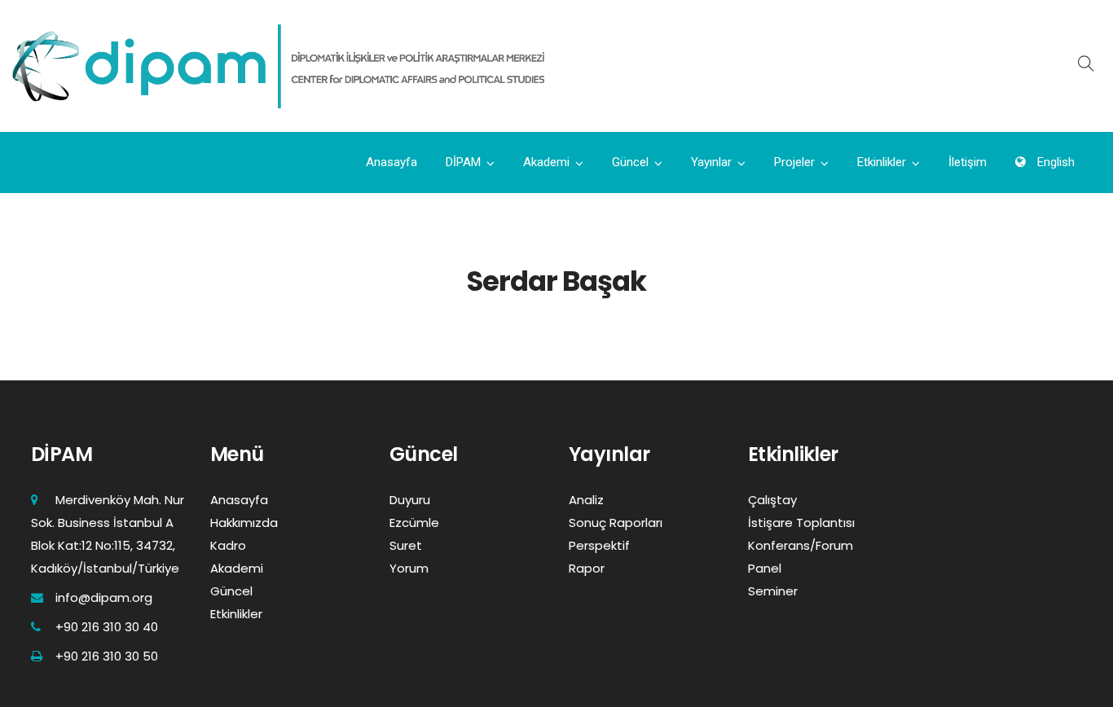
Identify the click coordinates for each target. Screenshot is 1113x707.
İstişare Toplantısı (801, 522)
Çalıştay (772, 499)
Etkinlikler (881, 162)
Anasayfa (391, 162)
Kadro (228, 545)
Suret (405, 545)
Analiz (586, 499)
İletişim (967, 162)
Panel (764, 568)
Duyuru (409, 499)
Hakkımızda (244, 522)
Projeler (794, 162)
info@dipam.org (103, 597)
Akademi (546, 162)
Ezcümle (414, 522)
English (1054, 162)
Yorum (409, 568)
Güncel (630, 162)
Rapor (587, 568)
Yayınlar (711, 162)
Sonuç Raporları (615, 522)
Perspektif (599, 545)
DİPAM (463, 162)
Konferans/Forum (800, 545)
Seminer (773, 590)
